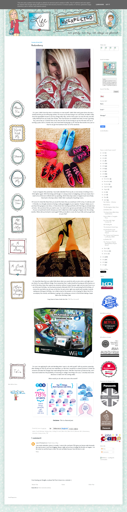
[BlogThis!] (72, 429)
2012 (103, 262)
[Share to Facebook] (75, 429)
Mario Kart (64, 431)
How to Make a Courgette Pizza (110, 217)
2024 (103, 158)
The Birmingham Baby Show (111, 207)
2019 (103, 166)
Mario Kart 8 (71, 431)
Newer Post (35, 484)
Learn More (100, 4)
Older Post (91, 484)
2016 (103, 174)
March (106, 248)
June (105, 194)
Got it (108, 4)
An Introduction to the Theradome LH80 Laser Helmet (110, 231)
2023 (103, 161)
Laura (39, 428)
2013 (103, 259)
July (105, 192)
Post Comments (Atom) (45, 488)
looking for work (56, 431)
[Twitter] (103, 50)
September (107, 187)
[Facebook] (107, 50)
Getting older (48, 431)
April (105, 200)
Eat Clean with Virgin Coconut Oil (109, 221)
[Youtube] (112, 50)
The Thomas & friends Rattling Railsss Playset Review (110, 243)
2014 (103, 257)
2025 (103, 155)
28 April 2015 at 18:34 (52, 443)
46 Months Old (107, 210)
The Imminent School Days (110, 227)
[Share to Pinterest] (77, 429)
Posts (103, 449)
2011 (103, 265)
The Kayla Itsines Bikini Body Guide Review (111, 213)
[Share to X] (73, 429)
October (106, 184)
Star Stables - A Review (109, 202)
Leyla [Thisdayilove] (41, 443)
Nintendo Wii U (78, 431)
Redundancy (86, 431)
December (107, 179)
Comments (105, 452)
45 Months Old (107, 239)
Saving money (41, 433)
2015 (103, 176)
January (106, 253)
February (106, 251)
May (105, 197)
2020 (103, 163)
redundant (34, 433)
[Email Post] (50, 428)
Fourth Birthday (40, 431)
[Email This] (70, 429)
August (106, 189)
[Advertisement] (17, 70)
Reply (37, 451)
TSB (47, 433)
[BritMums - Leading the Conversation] (109, 459)
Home (63, 484)
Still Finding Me (107, 224)
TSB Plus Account (72, 299)
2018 (103, 168)
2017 (103, 171)
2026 (103, 153)
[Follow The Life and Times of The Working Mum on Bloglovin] (61, 429)
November (107, 181)
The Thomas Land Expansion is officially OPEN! (111, 236)
